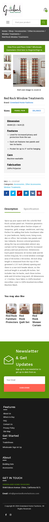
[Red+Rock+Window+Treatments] (13, 193)
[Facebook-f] (6, 515)
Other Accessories (33, 184)
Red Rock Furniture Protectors (12, 319)
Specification (31, 209)
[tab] (13, 210)
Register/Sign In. (35, 50)
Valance (36, 111)
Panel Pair (20, 110)
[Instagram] (10, 515)
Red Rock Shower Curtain (36, 320)
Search (44, 22)
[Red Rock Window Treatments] (6, 193)
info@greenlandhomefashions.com (24, 493)
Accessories (19, 184)
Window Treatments (12, 187)
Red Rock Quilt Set (24, 319)
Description (11, 209)
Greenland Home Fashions (21, 103)
